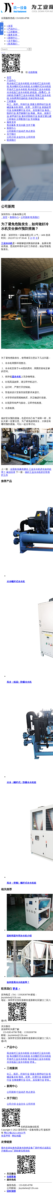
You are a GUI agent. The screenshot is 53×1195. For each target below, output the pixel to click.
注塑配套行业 (23, 119)
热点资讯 (30, 131)
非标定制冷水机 (36, 98)
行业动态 (20, 131)
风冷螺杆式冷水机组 (20, 86)
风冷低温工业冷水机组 (39, 89)
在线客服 (32, 72)
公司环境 (30, 137)
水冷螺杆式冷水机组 (41, 86)
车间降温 (35, 119)
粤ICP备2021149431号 (15, 1133)
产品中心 (11, 80)
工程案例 (11, 101)
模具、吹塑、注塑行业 (30, 107)
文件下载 (30, 125)
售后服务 (11, 125)
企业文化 (20, 137)
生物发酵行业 (18, 110)
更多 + (16, 988)
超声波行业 (15, 116)
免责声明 (5, 1136)
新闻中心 (11, 128)
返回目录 (10, 472)
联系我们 (11, 140)
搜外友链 (5, 1148)
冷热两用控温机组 (19, 98)
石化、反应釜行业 (35, 110)
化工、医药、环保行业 (18, 104)
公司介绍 (11, 137)
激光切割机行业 (29, 116)
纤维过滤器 (43, 1148)
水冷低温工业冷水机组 (18, 92)
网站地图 (16, 1136)
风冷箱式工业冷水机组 (18, 83)
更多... (33, 1062)
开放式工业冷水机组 (17, 89)
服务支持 (11, 122)
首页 (9, 77)
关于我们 (11, 134)
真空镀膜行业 (23, 113)
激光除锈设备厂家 (28, 1148)
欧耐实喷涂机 (23, 1151)
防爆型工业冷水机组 (24, 95)
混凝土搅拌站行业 (39, 104)
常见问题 (20, 125)
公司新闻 (11, 131)
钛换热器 (14, 1148)
